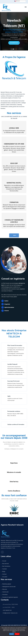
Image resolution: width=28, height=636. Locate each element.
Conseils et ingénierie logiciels (10, 597)
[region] (14, 31)
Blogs (3, 571)
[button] (11, 49)
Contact (4, 574)
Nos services (14, 113)
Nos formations (6, 566)
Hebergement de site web (8, 586)
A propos (4, 569)
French (18, 1)
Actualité (4, 576)
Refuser (17, 634)
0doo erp (4, 589)
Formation (5, 594)
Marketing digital (6, 584)
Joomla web (5, 592)
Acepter (11, 634)
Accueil (4, 561)
